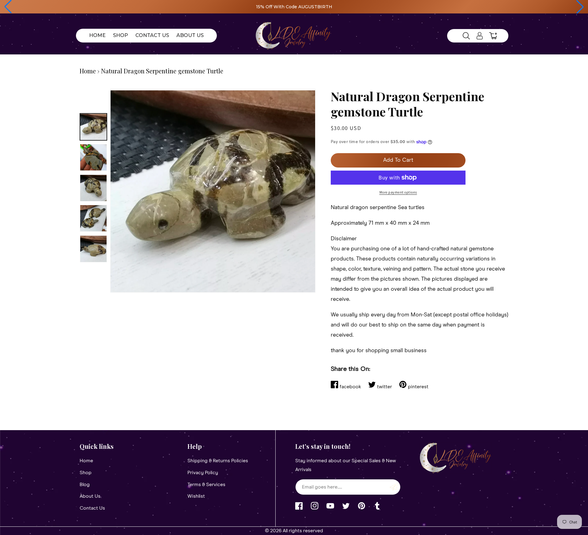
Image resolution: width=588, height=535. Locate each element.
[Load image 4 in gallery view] (93, 218)
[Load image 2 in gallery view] (93, 157)
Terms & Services (206, 484)
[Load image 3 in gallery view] (93, 188)
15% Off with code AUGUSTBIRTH (294, 6)
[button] (8, 6)
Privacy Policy (202, 472)
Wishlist (196, 496)
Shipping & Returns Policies (217, 460)
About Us (90, 496)
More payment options (398, 192)
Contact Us (92, 508)
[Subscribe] (393, 487)
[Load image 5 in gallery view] (93, 248)
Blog (85, 484)
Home (88, 71)
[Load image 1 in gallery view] (93, 126)
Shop (86, 472)
